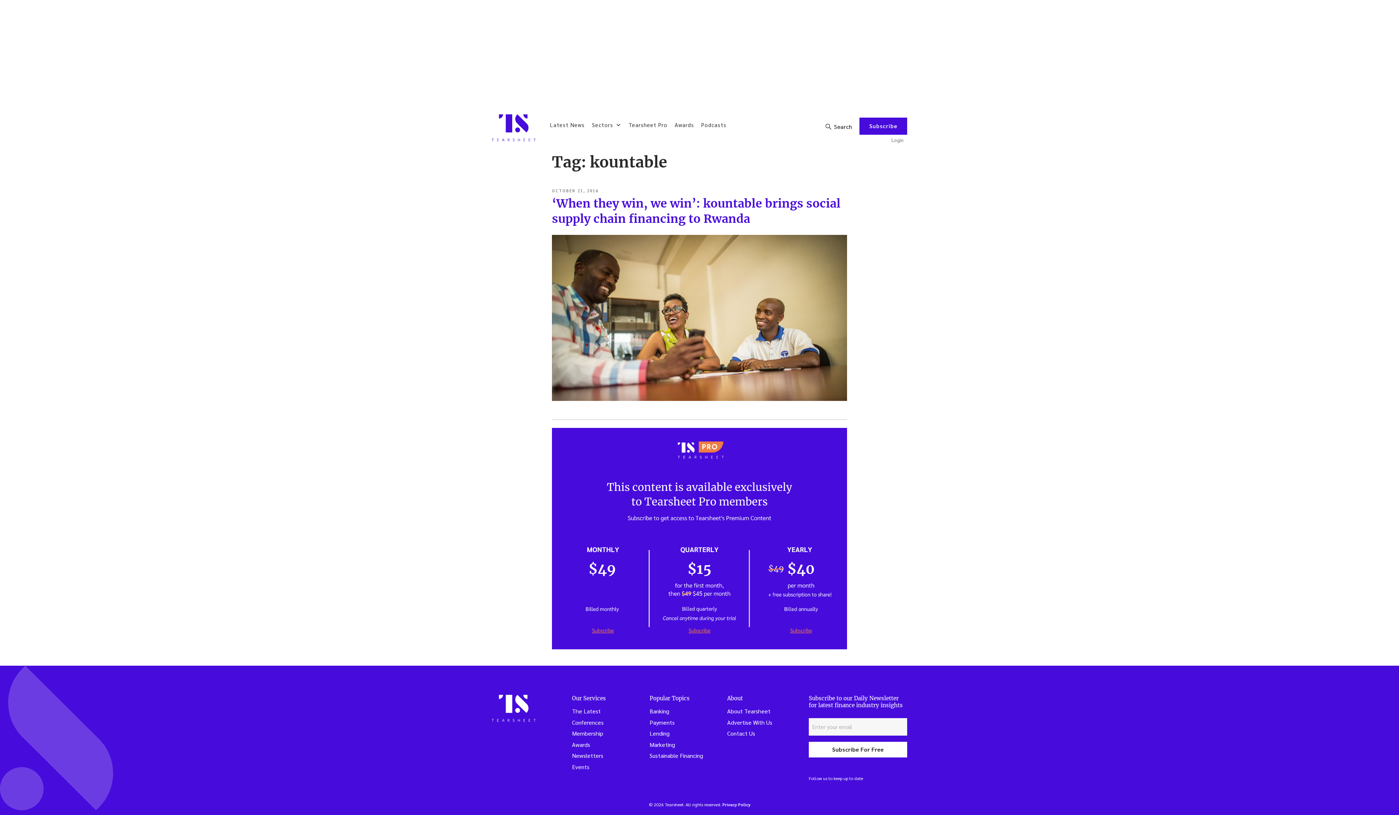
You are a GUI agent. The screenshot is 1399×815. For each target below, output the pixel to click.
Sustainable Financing (676, 755)
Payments (662, 722)
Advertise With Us (749, 722)
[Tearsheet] (514, 127)
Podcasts (713, 124)
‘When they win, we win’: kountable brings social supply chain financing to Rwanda (696, 211)
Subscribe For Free (858, 749)
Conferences (588, 722)
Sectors (602, 124)
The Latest (586, 711)
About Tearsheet (749, 711)
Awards (684, 124)
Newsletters (587, 755)
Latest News (567, 124)
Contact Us (741, 733)
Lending (660, 733)
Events (580, 767)
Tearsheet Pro (647, 124)
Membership (587, 733)
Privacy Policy (736, 804)
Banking (659, 711)
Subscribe (883, 125)
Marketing (662, 744)
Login (897, 140)
